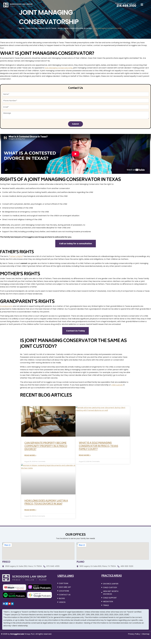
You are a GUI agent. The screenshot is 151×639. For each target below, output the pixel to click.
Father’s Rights (16, 256)
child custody (117, 385)
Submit (75, 124)
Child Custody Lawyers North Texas (41, 28)
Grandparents (6, 306)
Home (21, 28)
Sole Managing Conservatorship (59, 68)
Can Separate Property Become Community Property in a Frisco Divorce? (45, 446)
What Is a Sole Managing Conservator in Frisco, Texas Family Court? (98, 446)
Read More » (30, 455)
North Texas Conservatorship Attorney (75, 28)
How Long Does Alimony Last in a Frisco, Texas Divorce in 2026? (46, 502)
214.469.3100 (126, 6)
